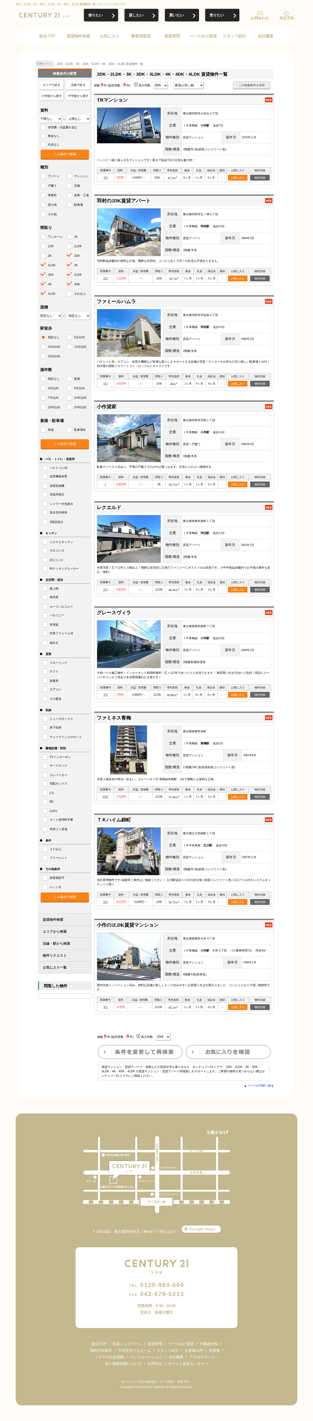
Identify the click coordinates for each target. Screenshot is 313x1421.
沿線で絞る (78, 85)
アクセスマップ (202, 1357)
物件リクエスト (55, 955)
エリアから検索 (55, 931)
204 (105, 902)
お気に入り (110, 36)
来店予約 (286, 18)
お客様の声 (194, 1350)
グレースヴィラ (114, 612)
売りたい (217, 15)
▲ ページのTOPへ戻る (259, 1085)
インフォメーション (146, 1357)
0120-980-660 (156, 1284)
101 (105, 694)
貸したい (136, 15)
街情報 (214, 1350)
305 (105, 177)
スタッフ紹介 (234, 36)
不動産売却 (209, 1344)
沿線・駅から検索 (56, 943)
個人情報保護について (123, 1363)
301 (105, 1007)
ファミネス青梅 (114, 717)
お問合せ (154, 1363)
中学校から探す (78, 96)
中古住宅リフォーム (134, 1350)
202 (105, 278)
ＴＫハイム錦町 (114, 819)
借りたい (95, 15)
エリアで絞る (51, 85)
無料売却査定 (101, 1350)
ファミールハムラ (116, 301)
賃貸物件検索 (78, 36)
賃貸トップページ (127, 1344)
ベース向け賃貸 (203, 36)
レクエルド (109, 507)
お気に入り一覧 (55, 967)
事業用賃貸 (141, 36)
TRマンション (112, 99)
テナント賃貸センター (186, 1363)
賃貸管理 (172, 36)
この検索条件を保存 (251, 85)
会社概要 (265, 36)
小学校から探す (51, 96)
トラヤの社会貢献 (109, 1357)
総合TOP (47, 36)
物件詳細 (260, 177)
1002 (105, 796)
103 (105, 383)
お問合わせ (260, 18)
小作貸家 (106, 406)
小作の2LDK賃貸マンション (128, 925)
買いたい (176, 15)
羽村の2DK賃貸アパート (124, 200)
